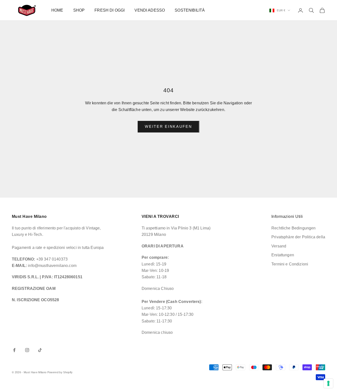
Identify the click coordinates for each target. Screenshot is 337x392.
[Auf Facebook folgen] (14, 350)
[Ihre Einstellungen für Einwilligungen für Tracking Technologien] (328, 383)
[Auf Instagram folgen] (27, 350)
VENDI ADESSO (149, 10)
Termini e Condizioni (289, 264)
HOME (57, 10)
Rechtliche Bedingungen (293, 228)
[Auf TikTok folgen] (39, 350)
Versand (278, 246)
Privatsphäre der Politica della (298, 237)
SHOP (79, 10)
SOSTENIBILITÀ (190, 10)
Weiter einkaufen (168, 126)
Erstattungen (282, 255)
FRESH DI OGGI (109, 10)
